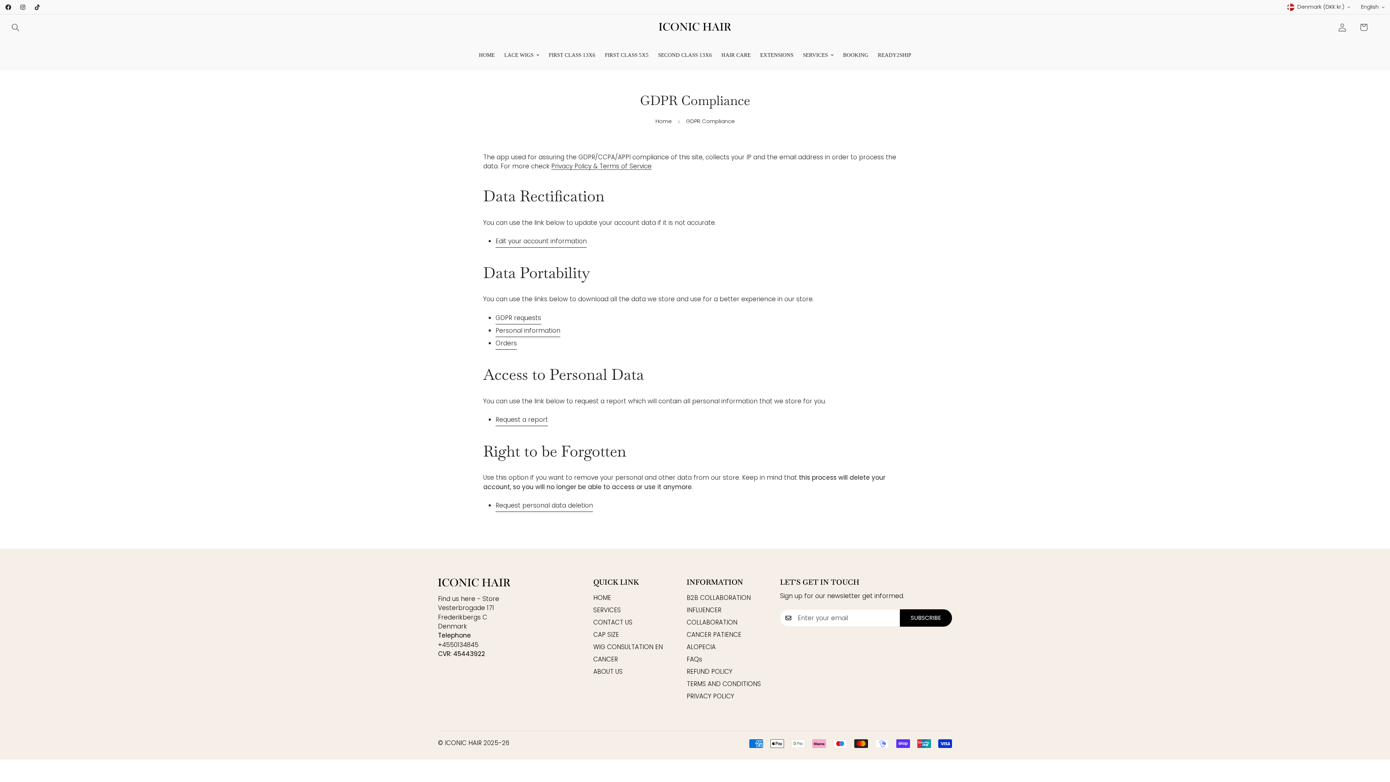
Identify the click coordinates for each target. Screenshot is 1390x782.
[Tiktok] (37, 7)
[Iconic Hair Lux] (695, 27)
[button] (1364, 27)
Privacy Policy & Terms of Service (601, 166)
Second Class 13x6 (685, 55)
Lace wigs (519, 55)
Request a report (522, 420)
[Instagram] (23, 7)
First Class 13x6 (572, 55)
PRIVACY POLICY (710, 695)
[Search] (15, 27)
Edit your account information (541, 241)
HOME (602, 597)
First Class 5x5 (627, 55)
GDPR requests (518, 318)
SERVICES (815, 55)
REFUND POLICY (709, 671)
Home (487, 55)
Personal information (528, 330)
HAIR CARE (736, 55)
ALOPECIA (701, 646)
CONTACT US (612, 622)
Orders (506, 343)
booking (855, 55)
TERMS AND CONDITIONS (724, 683)
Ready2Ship (894, 55)
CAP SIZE (606, 634)
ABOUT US (608, 671)
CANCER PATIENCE (714, 634)
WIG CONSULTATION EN (628, 646)
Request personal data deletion (544, 505)
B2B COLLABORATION (719, 597)
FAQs (694, 659)
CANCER (605, 659)
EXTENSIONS (776, 55)
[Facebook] (8, 7)
